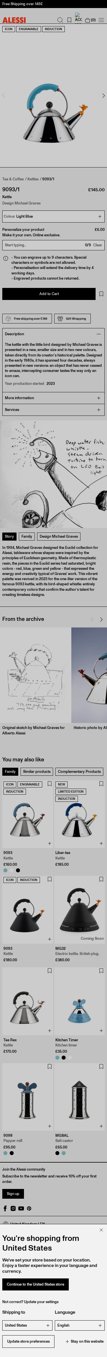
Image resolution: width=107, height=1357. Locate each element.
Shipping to (13, 1312)
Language (65, 1312)
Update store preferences (28, 1341)
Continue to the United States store (35, 1284)
